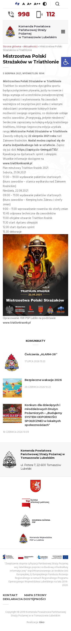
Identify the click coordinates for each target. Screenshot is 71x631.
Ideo (41, 622)
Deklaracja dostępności (24, 599)
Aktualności (30, 46)
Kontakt (10, 595)
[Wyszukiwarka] (57, 4)
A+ (29, 4)
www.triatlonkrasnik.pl (17, 323)
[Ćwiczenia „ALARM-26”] (12, 363)
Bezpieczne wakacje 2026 (43, 380)
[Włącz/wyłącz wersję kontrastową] (45, 4)
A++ (37, 4)
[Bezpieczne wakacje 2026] (12, 388)
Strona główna (12, 46)
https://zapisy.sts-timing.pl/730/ (37, 150)
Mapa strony (35, 595)
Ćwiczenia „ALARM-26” (41, 354)
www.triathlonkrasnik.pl (17, 163)
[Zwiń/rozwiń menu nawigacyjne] (62, 31)
